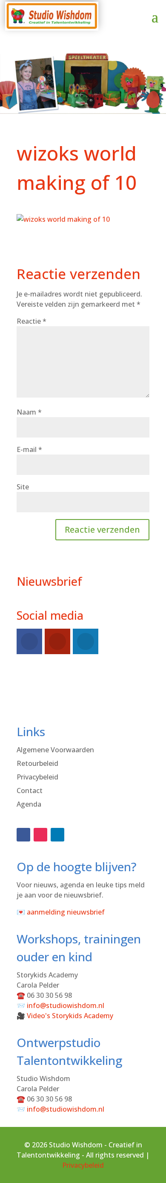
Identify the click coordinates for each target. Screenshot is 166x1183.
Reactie (31, 321)
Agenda (29, 804)
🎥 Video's (65, 1015)
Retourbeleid (37, 763)
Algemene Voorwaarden (55, 749)
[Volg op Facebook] (23, 834)
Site (23, 486)
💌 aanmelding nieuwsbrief (61, 912)
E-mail (29, 449)
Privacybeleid (37, 777)
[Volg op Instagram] (40, 834)
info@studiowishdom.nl (65, 1005)
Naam (29, 412)
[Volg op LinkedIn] (57, 834)
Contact (30, 790)
